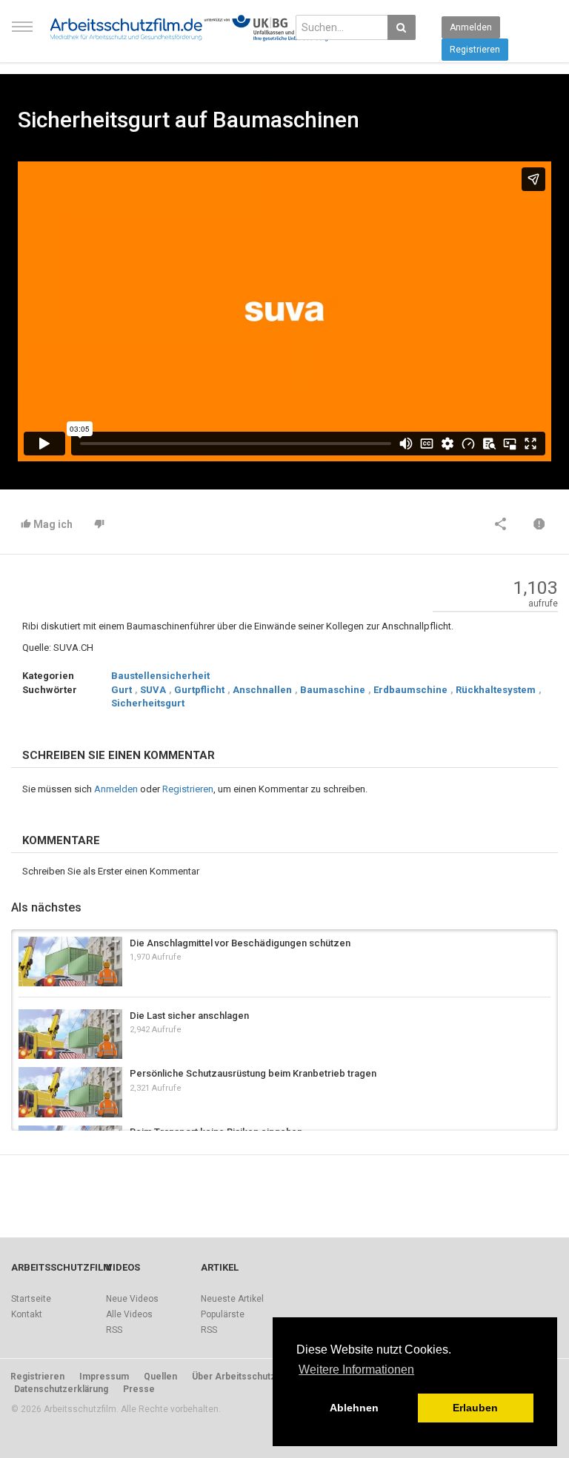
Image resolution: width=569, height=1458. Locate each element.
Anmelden (471, 27)
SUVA (153, 689)
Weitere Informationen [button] (356, 1369)
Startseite (31, 1299)
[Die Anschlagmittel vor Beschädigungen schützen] (70, 961)
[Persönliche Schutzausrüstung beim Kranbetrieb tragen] (70, 1092)
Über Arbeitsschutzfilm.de (248, 1376)
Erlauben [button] (475, 1408)
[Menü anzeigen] (22, 33)
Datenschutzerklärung (61, 1389)
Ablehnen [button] (354, 1408)
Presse (139, 1389)
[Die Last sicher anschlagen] (70, 1034)
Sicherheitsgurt (147, 703)
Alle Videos (129, 1314)
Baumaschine (332, 689)
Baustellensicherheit (160, 675)
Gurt (121, 689)
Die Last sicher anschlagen (189, 1015)
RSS (114, 1330)
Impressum (104, 1376)
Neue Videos (132, 1299)
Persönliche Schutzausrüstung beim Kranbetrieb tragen (253, 1073)
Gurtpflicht (199, 689)
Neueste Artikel (232, 1299)
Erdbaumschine (410, 689)
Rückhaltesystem (496, 689)
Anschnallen (262, 689)
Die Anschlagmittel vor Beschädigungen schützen (240, 943)
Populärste (222, 1314)
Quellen (160, 1376)
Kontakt (26, 1314)
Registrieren (475, 49)
